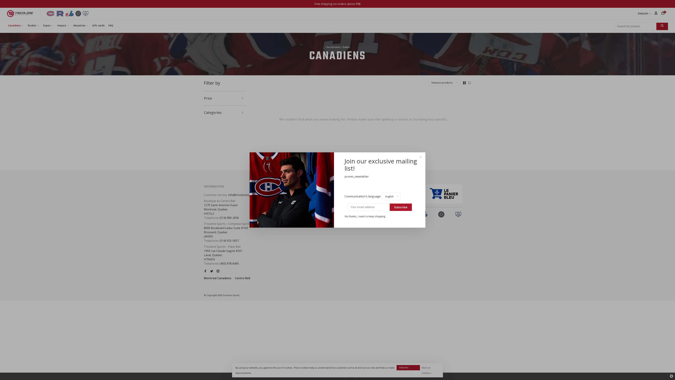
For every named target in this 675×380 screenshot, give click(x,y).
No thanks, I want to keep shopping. (365, 216)
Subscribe (400, 207)
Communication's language (363, 196)
